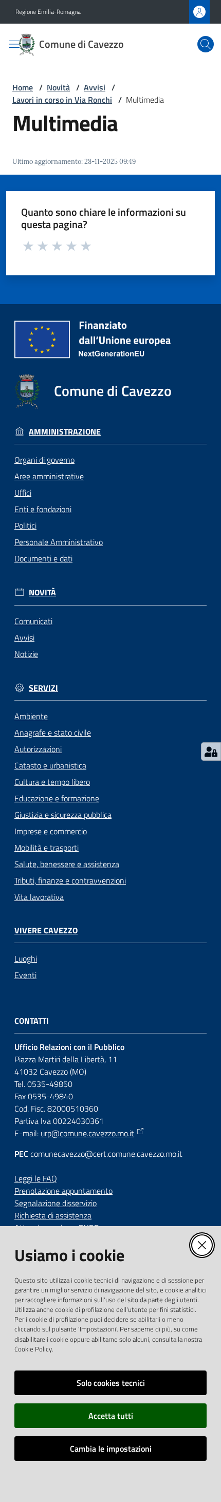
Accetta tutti (110, 1416)
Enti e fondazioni (42, 509)
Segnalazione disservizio (55, 1203)
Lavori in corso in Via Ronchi (62, 99)
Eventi (25, 975)
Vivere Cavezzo (46, 930)
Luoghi (25, 958)
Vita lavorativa (39, 897)
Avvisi (94, 87)
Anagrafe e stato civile (52, 732)
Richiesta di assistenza (52, 1215)
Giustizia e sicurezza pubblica (63, 815)
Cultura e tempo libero (52, 782)
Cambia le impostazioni (111, 1448)
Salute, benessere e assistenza (66, 864)
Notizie (26, 654)
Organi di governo (44, 460)
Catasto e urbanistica (50, 765)
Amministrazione (65, 432)
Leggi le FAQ (35, 1178)
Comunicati (33, 621)
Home (22, 87)
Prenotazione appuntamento (63, 1191)
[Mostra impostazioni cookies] (211, 751)
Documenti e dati (43, 558)
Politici (25, 525)
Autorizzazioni (38, 749)
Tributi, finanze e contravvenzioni (70, 880)
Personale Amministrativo (58, 542)
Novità (58, 87)
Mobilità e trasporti (46, 847)
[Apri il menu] (14, 44)
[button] (205, 44)
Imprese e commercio (50, 831)
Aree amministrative (49, 476)
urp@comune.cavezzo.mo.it (87, 1133)
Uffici (22, 492)
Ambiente (31, 716)
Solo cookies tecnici (111, 1383)
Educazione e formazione (56, 798)
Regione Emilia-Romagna (48, 11)
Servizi (43, 688)
